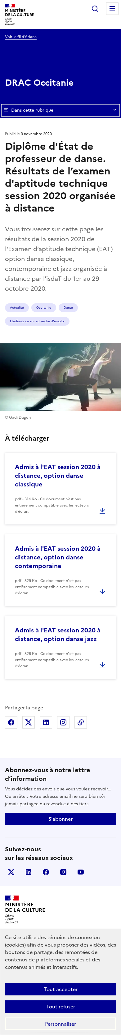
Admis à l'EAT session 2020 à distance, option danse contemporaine (58, 557)
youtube (80, 872)
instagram (63, 872)
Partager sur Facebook (11, 722)
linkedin (28, 872)
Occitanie (43, 307)
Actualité (17, 307)
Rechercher (95, 8)
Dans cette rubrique (32, 110)
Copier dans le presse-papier (80, 722)
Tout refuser (60, 1006)
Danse (68, 307)
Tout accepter (61, 989)
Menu (112, 8)
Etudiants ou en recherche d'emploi (37, 321)
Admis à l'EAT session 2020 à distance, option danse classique (58, 475)
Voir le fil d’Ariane (21, 37)
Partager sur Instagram (63, 722)
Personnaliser (60, 1024)
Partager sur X (28, 722)
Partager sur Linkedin (46, 722)
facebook (46, 872)
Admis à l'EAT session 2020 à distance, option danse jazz (58, 635)
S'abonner (60, 819)
